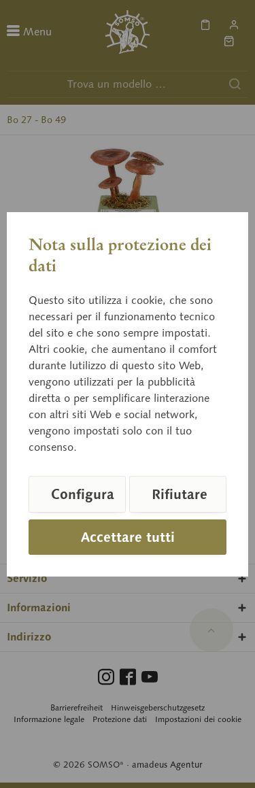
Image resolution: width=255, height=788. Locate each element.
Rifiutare (179, 494)
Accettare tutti (128, 537)
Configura (82, 494)
